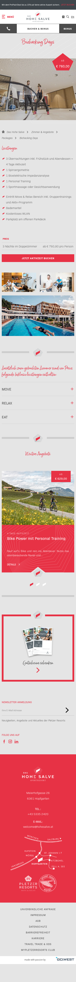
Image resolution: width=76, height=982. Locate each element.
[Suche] (67, 17)
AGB (38, 920)
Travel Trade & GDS (38, 944)
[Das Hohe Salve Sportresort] (38, 17)
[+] (19, 282)
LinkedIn (16, 742)
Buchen (38, 5)
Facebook (4, 742)
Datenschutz (38, 926)
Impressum (38, 915)
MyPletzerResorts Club (38, 950)
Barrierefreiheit (38, 932)
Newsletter (67, 710)
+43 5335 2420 (38, 814)
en (72, 16)
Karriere (38, 938)
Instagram (10, 742)
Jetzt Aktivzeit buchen (38, 258)
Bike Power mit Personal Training (38, 524)
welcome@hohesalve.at (38, 826)
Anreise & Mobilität (38, 852)
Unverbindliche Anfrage (38, 909)
